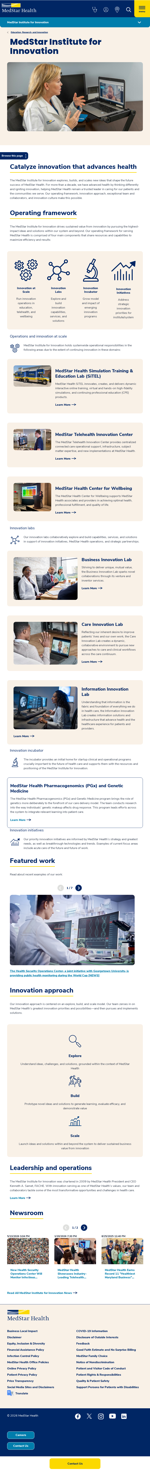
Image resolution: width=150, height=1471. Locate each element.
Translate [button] (21, 1393)
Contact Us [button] (20, 1446)
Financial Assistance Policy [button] (25, 1350)
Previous (60, 888)
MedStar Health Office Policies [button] (28, 1362)
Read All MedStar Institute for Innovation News (39, 1293)
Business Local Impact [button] (22, 1331)
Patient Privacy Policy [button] (22, 1375)
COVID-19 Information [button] (92, 1331)
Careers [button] (21, 1435)
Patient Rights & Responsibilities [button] (98, 1375)
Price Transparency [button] (20, 1381)
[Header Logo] (19, 6)
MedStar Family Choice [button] (92, 1356)
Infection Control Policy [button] (23, 1356)
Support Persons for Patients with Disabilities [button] (107, 1387)
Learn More (63, 405)
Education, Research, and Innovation (29, 32)
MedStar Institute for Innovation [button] (28, 22)
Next (78, 888)
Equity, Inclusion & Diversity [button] (26, 1344)
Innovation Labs (58, 290)
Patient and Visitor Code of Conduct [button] (101, 1369)
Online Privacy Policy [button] (21, 1369)
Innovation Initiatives (123, 291)
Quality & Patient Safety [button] (92, 1381)
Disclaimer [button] (14, 1337)
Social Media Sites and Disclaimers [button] (30, 1387)
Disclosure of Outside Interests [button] (97, 1337)
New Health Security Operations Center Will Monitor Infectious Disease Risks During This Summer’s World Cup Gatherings (26, 1273)
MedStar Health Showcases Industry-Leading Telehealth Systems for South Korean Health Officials (73, 1273)
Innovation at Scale (26, 290)
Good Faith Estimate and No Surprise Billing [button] (106, 1350)
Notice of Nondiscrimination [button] (95, 1362)
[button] (94, 10)
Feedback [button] (83, 1344)
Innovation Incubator (90, 290)
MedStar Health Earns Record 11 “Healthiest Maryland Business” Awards (120, 1273)
